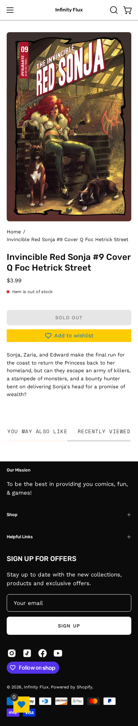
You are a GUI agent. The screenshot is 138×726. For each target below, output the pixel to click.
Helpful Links (20, 536)
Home (14, 232)
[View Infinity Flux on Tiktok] (27, 653)
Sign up (69, 625)
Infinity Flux (69, 10)
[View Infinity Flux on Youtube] (58, 653)
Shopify (84, 686)
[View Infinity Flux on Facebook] (43, 653)
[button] (113, 10)
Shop (12, 514)
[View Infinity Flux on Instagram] (12, 653)
